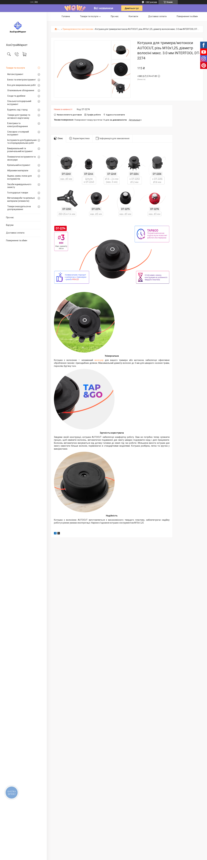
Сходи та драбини (16, 96)
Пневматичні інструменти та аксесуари (21, 158)
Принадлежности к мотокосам (78, 29)
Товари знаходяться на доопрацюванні (19, 208)
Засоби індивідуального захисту (19, 186)
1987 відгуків (151, 2)
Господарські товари (17, 192)
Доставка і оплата (15, 233)
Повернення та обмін (16, 240)
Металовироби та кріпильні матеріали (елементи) (21, 199)
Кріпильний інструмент (18, 165)
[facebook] (55, 533)
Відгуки (9, 225)
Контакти (133, 16)
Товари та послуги (15, 68)
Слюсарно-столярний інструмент (18, 133)
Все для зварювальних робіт (21, 85)
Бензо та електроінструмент (21, 79)
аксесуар (99, 360)
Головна (66, 16)
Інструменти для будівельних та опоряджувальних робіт (22, 141)
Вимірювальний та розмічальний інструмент (20, 150)
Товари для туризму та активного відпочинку (18, 116)
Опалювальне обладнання (20, 90)
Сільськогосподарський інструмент (19, 102)
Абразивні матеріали (17, 170)
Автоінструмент (15, 74)
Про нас (10, 217)
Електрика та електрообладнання (17, 125)
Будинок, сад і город (17, 109)
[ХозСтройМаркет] (23, 28)
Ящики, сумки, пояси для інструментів (19, 177)
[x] (58, 533)
